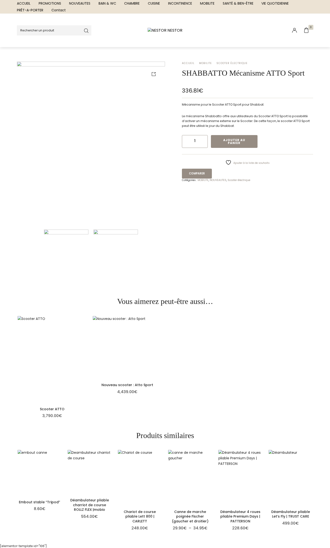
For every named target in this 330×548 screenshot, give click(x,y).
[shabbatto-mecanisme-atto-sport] (91, 144)
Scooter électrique (232, 63)
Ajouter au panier (234, 141)
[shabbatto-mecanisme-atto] (115, 254)
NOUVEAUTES (218, 180)
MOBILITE (205, 63)
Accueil (188, 63)
